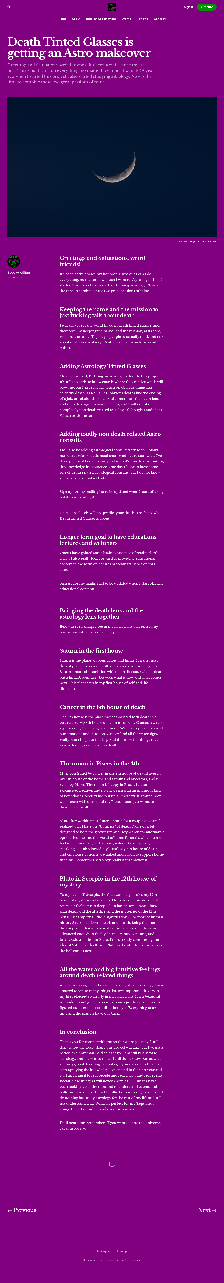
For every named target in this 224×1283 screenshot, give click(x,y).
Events (126, 19)
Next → (207, 1210)
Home (62, 19)
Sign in (188, 7)
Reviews (142, 19)
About (76, 19)
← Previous (21, 1210)
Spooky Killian (18, 272)
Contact (160, 19)
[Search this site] (9, 7)
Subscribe (207, 7)
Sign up (122, 1251)
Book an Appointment (101, 19)
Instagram (104, 1251)
